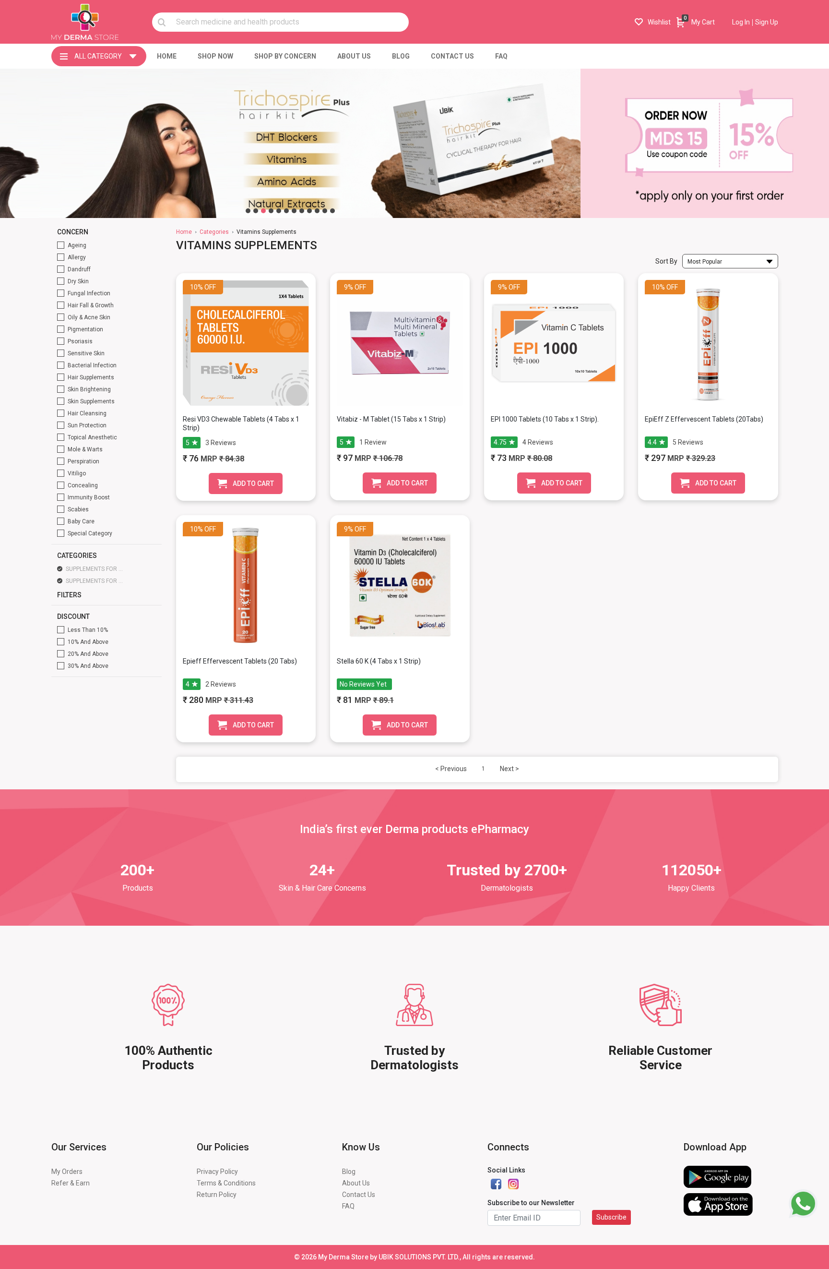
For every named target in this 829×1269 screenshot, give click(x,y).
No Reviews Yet (363, 684)
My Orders (67, 1171)
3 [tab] (263, 210)
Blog (348, 1171)
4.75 (500, 442)
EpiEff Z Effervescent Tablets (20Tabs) (704, 419)
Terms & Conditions (226, 1183)
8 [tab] (301, 210)
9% (348, 287)
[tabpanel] (290, 143)
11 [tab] (324, 210)
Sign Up (766, 22)
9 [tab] (309, 210)
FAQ (348, 1206)
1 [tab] (248, 210)
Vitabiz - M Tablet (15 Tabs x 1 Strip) (391, 419)
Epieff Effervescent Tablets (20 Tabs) (240, 661)
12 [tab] (332, 210)
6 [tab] (286, 210)
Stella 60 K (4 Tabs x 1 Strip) (379, 661)
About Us (356, 1183)
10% (196, 287)
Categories (214, 232)
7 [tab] (294, 210)
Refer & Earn (70, 1183)
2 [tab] (255, 210)
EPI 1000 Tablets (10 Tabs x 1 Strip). (545, 419)
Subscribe (611, 1217)
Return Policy (217, 1194)
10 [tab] (317, 210)
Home (184, 232)
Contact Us (358, 1194)
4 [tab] (271, 210)
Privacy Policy (217, 1171)
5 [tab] (278, 210)
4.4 (652, 442)
